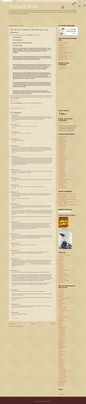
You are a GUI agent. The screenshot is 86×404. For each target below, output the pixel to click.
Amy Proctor (60, 291)
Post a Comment (15, 318)
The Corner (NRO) (61, 372)
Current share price (62, 66)
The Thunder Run (61, 378)
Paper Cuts (60, 271)
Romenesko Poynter (62, 278)
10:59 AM (14, 127)
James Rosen (61, 150)
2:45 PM (13, 218)
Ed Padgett (60, 258)
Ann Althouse (61, 293)
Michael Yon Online (62, 341)
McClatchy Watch (23, 6)
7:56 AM (13, 286)
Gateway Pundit (61, 320)
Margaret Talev (61, 170)
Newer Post (12, 323)
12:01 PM (14, 181)
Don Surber (60, 315)
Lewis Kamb (60, 165)
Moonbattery (60, 344)
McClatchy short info (62, 68)
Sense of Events (61, 363)
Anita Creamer (61, 138)
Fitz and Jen (60, 261)
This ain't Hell (61, 384)
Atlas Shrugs (60, 294)
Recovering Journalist (62, 273)
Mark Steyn (60, 337)
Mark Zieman (61, 174)
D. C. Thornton (61, 311)
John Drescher (61, 155)
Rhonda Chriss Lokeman (63, 179)
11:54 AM (13, 174)
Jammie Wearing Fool (62, 327)
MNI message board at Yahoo (64, 47)
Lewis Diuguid (61, 163)
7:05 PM (13, 308)
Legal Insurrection (61, 334)
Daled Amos (60, 313)
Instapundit (60, 325)
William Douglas (61, 187)
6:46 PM (13, 246)
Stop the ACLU (61, 366)
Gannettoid (60, 263)
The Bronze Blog (61, 368)
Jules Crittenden (61, 329)
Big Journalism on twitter (63, 55)
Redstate (60, 358)
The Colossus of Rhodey (63, 370)
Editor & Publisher (62, 54)
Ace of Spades (61, 289)
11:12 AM (13, 142)
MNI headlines (61, 45)
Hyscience (60, 324)
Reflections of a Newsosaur (63, 275)
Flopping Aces (61, 318)
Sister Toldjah (61, 365)
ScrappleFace (61, 361)
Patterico (60, 353)
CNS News (60, 305)
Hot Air (59, 322)
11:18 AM (13, 152)
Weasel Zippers (61, 385)
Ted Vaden (60, 184)
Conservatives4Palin (62, 308)
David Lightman (61, 144)
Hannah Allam (61, 148)
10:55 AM (14, 120)
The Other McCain (62, 373)
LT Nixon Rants (61, 336)
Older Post (53, 323)
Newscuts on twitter (62, 50)
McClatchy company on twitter (64, 52)
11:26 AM (13, 165)
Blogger (49, 401)
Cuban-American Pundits (63, 310)
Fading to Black (61, 259)
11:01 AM (13, 134)
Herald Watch (61, 265)
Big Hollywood (61, 299)
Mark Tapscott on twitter (63, 59)
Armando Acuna (61, 139)
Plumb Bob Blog (61, 354)
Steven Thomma (61, 181)
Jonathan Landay (61, 158)
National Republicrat (62, 346)
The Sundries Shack (62, 377)
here (42, 103)
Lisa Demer (60, 169)
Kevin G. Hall (61, 160)
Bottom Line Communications (64, 254)
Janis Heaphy (61, 151)
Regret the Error (61, 277)
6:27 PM (13, 300)
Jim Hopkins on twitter (62, 57)
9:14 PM (13, 266)
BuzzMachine (61, 256)
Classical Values (61, 303)
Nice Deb (60, 349)
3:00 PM (13, 230)
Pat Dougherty (61, 175)
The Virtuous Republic (62, 380)
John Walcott (61, 156)
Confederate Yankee (62, 306)
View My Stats (61, 394)
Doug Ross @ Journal (62, 317)
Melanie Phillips (61, 339)
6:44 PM (13, 239)
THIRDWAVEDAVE (62, 382)
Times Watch (61, 282)
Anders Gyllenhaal (62, 136)
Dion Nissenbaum (61, 146)
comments (15, 100)
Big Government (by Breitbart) (64, 298)
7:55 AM (13, 315)
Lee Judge (60, 162)
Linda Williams (61, 167)
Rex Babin (60, 177)
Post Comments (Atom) (18, 326)
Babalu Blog (60, 296)
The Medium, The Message (63, 280)
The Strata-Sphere (62, 375)
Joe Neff (60, 153)
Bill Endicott (60, 143)
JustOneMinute (61, 330)
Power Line (60, 356)
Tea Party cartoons (62, 182)
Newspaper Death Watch (63, 270)
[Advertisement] (68, 79)
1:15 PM (13, 200)
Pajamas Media (61, 351)
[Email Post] (24, 108)
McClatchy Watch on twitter (63, 42)
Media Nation (61, 266)
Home (32, 323)
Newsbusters (60, 268)
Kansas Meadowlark (62, 332)
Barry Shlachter (61, 141)
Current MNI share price (63, 43)
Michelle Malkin (61, 342)
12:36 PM (14, 188)
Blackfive (60, 301)
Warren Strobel (61, 186)
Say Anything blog (62, 360)
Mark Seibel (60, 172)
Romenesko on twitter (62, 49)
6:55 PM (13, 254)
